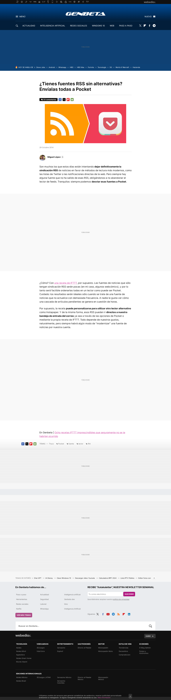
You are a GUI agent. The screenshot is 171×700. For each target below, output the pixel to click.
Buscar (150, 626)
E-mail (72, 99)
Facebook (149, 25)
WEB (112, 25)
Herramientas (21, 599)
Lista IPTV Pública (128, 578)
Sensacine (61, 648)
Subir (148, 636)
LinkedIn (129, 614)
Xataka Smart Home (23, 658)
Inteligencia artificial (72, 594)
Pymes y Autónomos (143, 652)
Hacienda (136, 67)
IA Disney (49, 578)
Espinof (60, 651)
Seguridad (44, 599)
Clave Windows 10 (64, 578)
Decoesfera (123, 651)
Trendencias (123, 648)
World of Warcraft (122, 67)
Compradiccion (124, 655)
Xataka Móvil (21, 651)
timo (66, 604)
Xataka (18, 648)
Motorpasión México (103, 678)
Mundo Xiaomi (21, 662)
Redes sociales (22, 604)
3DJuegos (41, 648)
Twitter (140, 25)
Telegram (154, 25)
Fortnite (91, 67)
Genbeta (85, 14)
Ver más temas (24, 615)
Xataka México (21, 677)
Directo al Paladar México (84, 678)
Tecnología (102, 67)
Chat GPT (38, 578)
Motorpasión (103, 648)
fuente (71, 444)
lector (80, 444)
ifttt (89, 444)
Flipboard (144, 25)
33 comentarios (49, 100)
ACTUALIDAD (28, 25)
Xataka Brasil (21, 681)
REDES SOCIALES (78, 25)
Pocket (61, 444)
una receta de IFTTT (65, 283)
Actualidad (44, 594)
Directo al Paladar (84, 648)
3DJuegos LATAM (44, 677)
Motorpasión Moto (105, 651)
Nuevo (148, 16)
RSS (119, 614)
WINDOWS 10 (98, 25)
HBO (71, 67)
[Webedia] (23, 635)
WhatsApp (44, 609)
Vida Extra (41, 651)
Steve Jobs (40, 67)
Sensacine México (64, 677)
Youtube (108, 614)
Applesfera (20, 655)
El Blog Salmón (145, 648)
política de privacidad (121, 599)
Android (52, 67)
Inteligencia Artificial (72, 609)
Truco (51, 444)
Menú (22, 16)
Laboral (43, 604)
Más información (104, 697)
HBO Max (80, 67)
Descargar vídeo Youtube (85, 578)
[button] (55, 156)
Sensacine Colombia (61, 682)
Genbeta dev (69, 599)
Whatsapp (62, 67)
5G (111, 67)
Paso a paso (21, 594)
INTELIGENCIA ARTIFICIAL (52, 25)
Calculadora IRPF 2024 (108, 578)
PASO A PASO (125, 25)
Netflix (19, 609)
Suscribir (129, 594)
